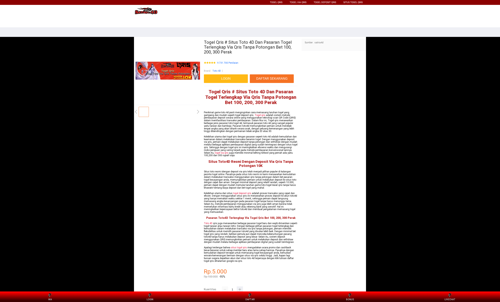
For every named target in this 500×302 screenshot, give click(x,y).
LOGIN (150, 299)
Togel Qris (276, 2)
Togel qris (260, 115)
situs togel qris (239, 247)
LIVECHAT (450, 299)
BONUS (350, 299)
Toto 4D (216, 70)
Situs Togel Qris (353, 2)
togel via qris (222, 152)
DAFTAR (250, 299)
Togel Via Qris (298, 2)
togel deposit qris (242, 193)
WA (50, 299)
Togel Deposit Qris (325, 2)
